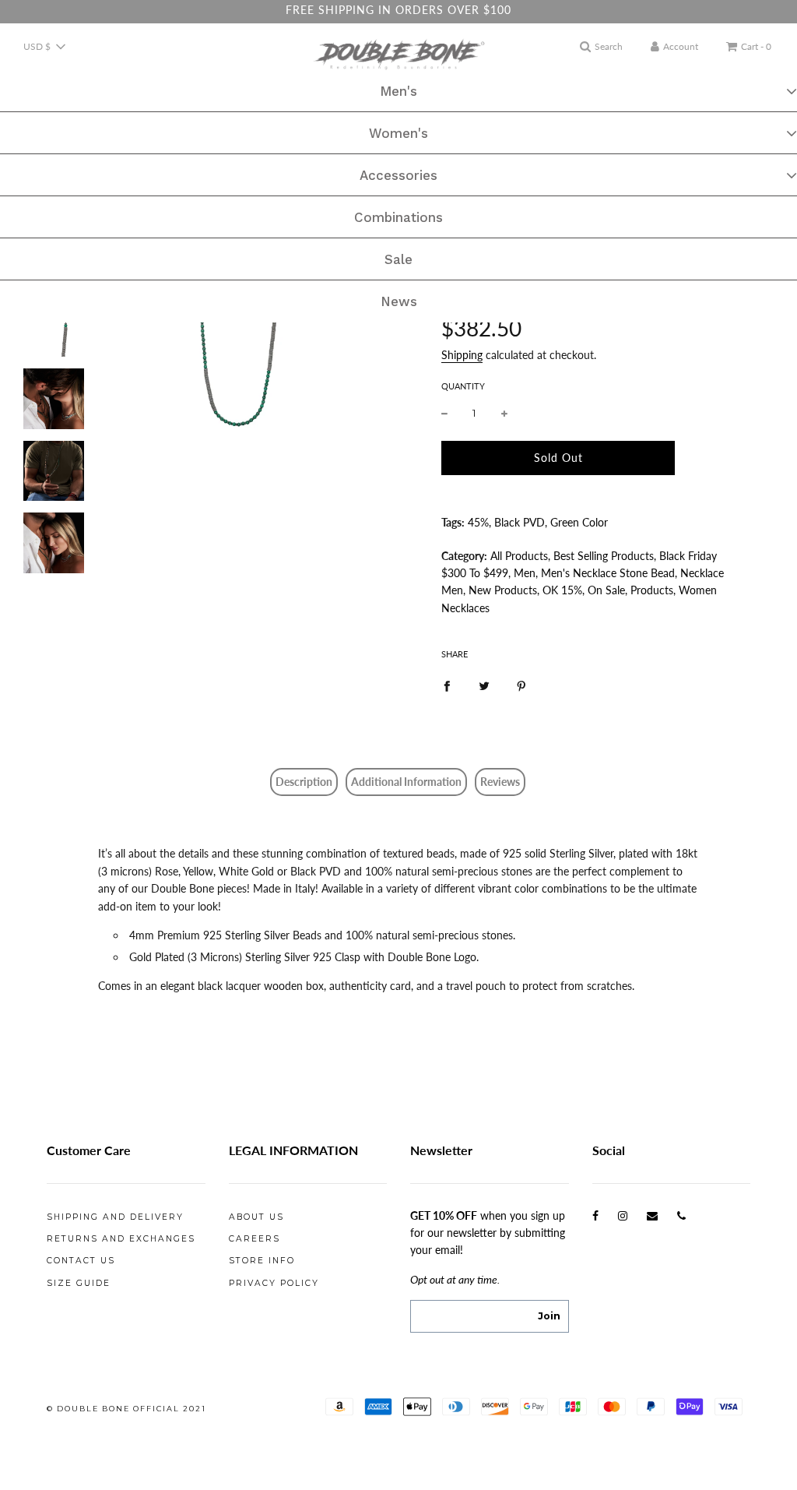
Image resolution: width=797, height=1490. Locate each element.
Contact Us (81, 1261)
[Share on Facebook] (447, 684)
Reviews (500, 781)
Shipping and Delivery (115, 1217)
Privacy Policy (274, 1283)
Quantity (463, 386)
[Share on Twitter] (484, 684)
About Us (256, 1217)
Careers (254, 1239)
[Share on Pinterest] (521, 684)
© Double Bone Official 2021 (126, 1408)
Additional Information (406, 781)
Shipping (462, 354)
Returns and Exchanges (121, 1239)
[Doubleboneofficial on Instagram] (622, 1215)
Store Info (262, 1261)
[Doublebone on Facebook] (595, 1215)
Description (304, 781)
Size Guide (79, 1283)
